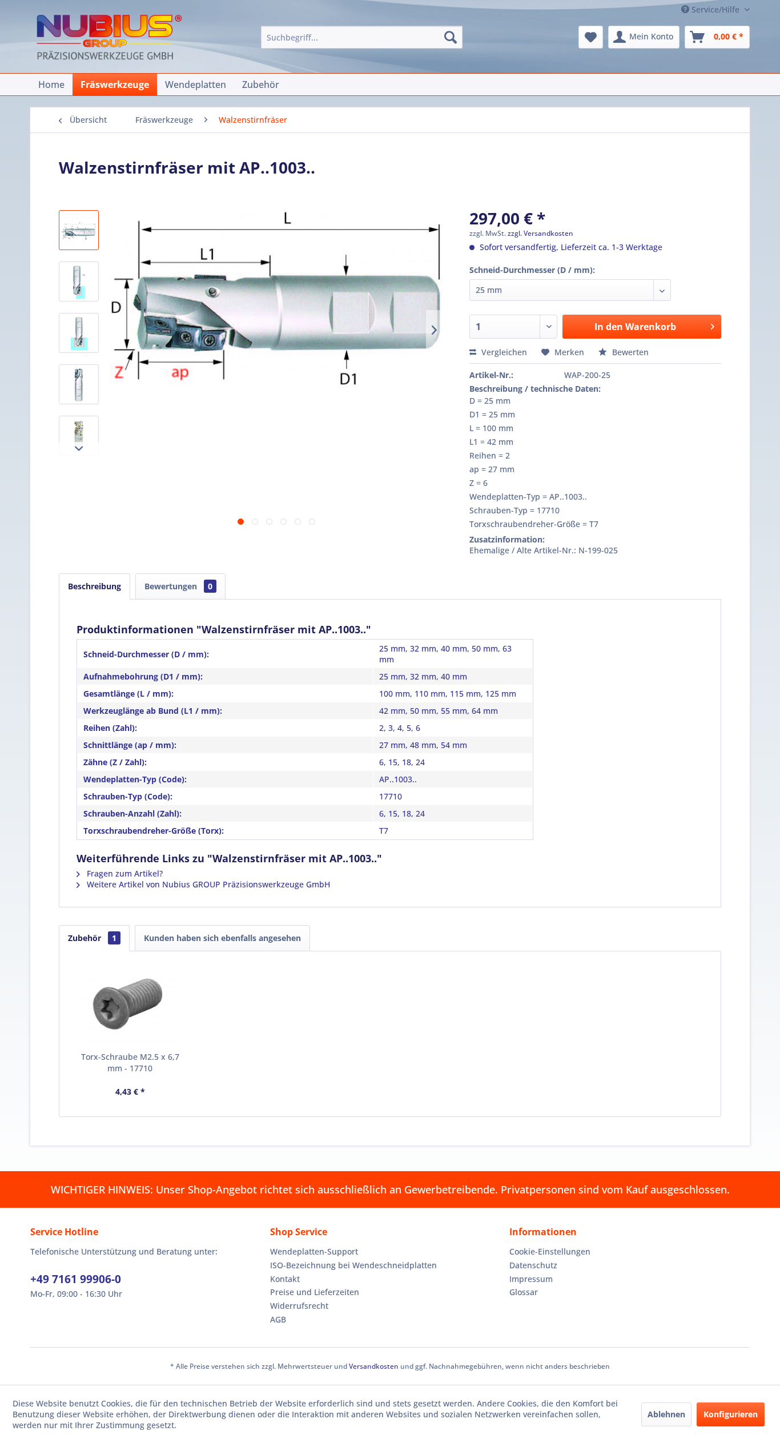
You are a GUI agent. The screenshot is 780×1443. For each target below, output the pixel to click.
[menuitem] (362, 37)
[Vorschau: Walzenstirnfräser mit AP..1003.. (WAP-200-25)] (79, 384)
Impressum (531, 1278)
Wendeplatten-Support (314, 1251)
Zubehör (92, 937)
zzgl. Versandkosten (540, 233)
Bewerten (629, 352)
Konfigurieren (730, 1414)
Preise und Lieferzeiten (314, 1292)
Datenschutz (533, 1265)
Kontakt (285, 1278)
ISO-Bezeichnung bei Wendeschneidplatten (353, 1265)
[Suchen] (451, 37)
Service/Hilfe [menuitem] (715, 9)
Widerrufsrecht (299, 1305)
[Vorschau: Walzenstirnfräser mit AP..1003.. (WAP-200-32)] (79, 436)
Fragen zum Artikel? (124, 873)
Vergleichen (503, 352)
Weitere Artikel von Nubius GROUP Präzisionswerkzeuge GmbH (207, 884)
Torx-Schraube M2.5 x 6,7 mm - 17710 (130, 1062)
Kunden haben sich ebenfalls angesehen (222, 937)
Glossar (523, 1292)
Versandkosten (374, 1366)
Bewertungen (178, 586)
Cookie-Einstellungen (549, 1251)
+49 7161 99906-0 (75, 1279)
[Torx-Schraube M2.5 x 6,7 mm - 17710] (130, 1006)
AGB (278, 1319)
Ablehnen (666, 1414)
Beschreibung (94, 586)
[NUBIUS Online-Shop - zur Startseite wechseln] (109, 38)
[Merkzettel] (590, 37)
